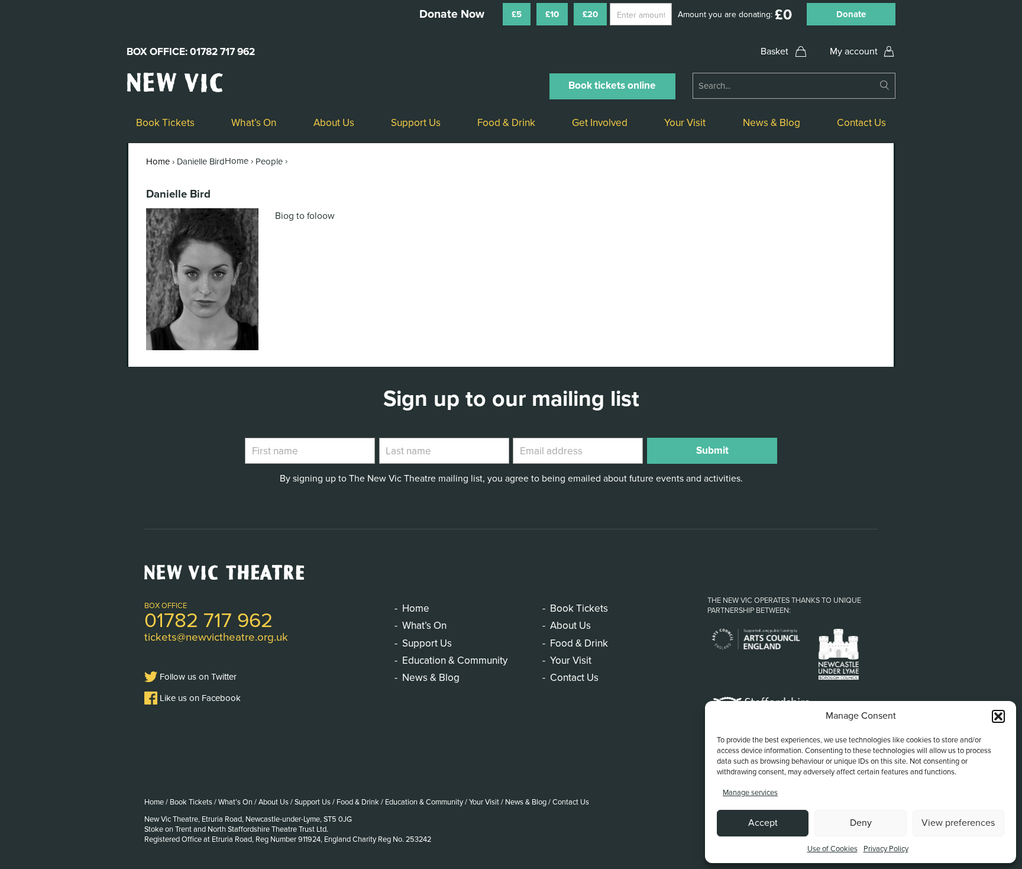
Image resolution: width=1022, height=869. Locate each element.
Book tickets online (612, 85)
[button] (998, 716)
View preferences (958, 823)
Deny (861, 823)
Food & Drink (506, 123)
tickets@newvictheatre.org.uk (216, 637)
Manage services (750, 792)
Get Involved (600, 123)
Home (158, 161)
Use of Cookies (832, 849)
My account (854, 51)
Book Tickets (165, 123)
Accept (763, 823)
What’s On (253, 123)
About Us (333, 123)
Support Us (416, 123)
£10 (552, 14)
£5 (517, 14)
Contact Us (861, 123)
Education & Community (454, 660)
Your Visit (685, 123)
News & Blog (771, 123)
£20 (590, 14)
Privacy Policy (885, 849)
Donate (851, 14)
